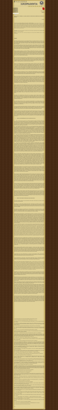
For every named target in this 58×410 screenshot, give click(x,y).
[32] (14, 380)
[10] (27, 82)
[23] (14, 364)
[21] (17, 115)
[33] (14, 381)
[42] (14, 397)
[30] (14, 377)
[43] (25, 274)
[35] (18, 204)
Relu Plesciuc (44, 409)
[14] (14, 348)
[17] (14, 353)
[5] (14, 329)
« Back (14, 406)
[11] (14, 340)
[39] (18, 248)
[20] (14, 358)
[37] (14, 389)
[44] (18, 280)
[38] (14, 391)
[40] (14, 394)
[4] (29, 48)
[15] (14, 350)
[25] (14, 369)
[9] (14, 337)
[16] (23, 96)
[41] (14, 396)
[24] (14, 365)
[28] (42, 147)
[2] (17, 45)
